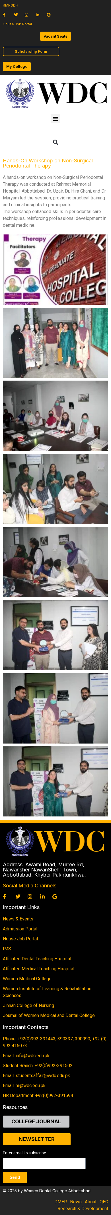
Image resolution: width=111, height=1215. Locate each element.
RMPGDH (10, 5)
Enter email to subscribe (24, 1153)
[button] (55, 118)
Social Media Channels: (30, 886)
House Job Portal (17, 24)
